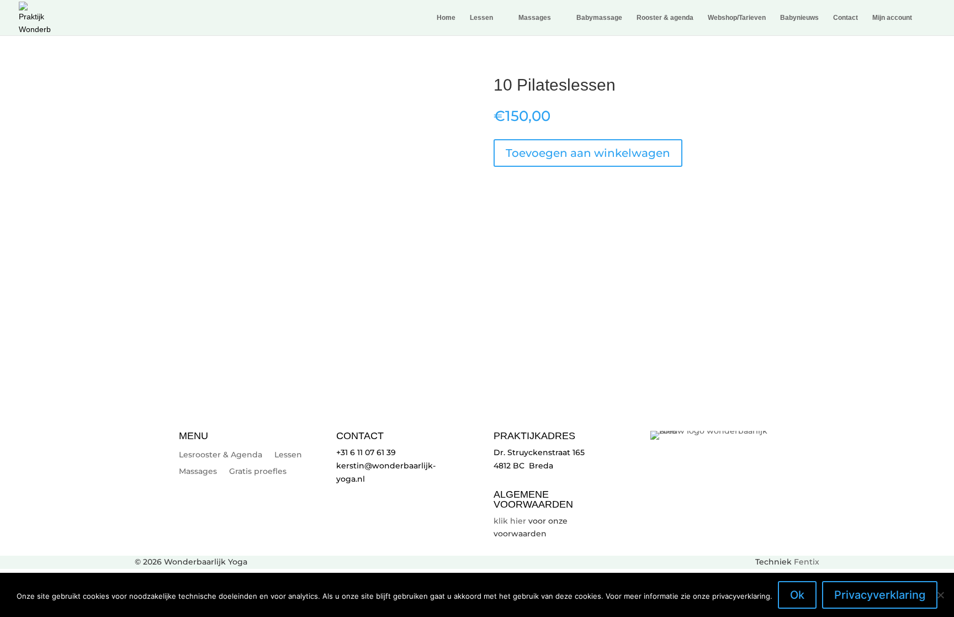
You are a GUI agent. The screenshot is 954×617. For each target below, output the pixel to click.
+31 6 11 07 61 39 (366, 452)
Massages (534, 18)
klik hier (510, 521)
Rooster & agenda (665, 18)
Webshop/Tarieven (737, 18)
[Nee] (940, 594)
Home (446, 18)
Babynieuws (799, 18)
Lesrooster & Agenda (220, 455)
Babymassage (599, 18)
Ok (797, 595)
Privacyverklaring (879, 595)
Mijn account (892, 18)
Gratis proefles (258, 471)
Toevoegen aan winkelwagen (588, 153)
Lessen (481, 18)
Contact (845, 18)
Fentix (806, 562)
